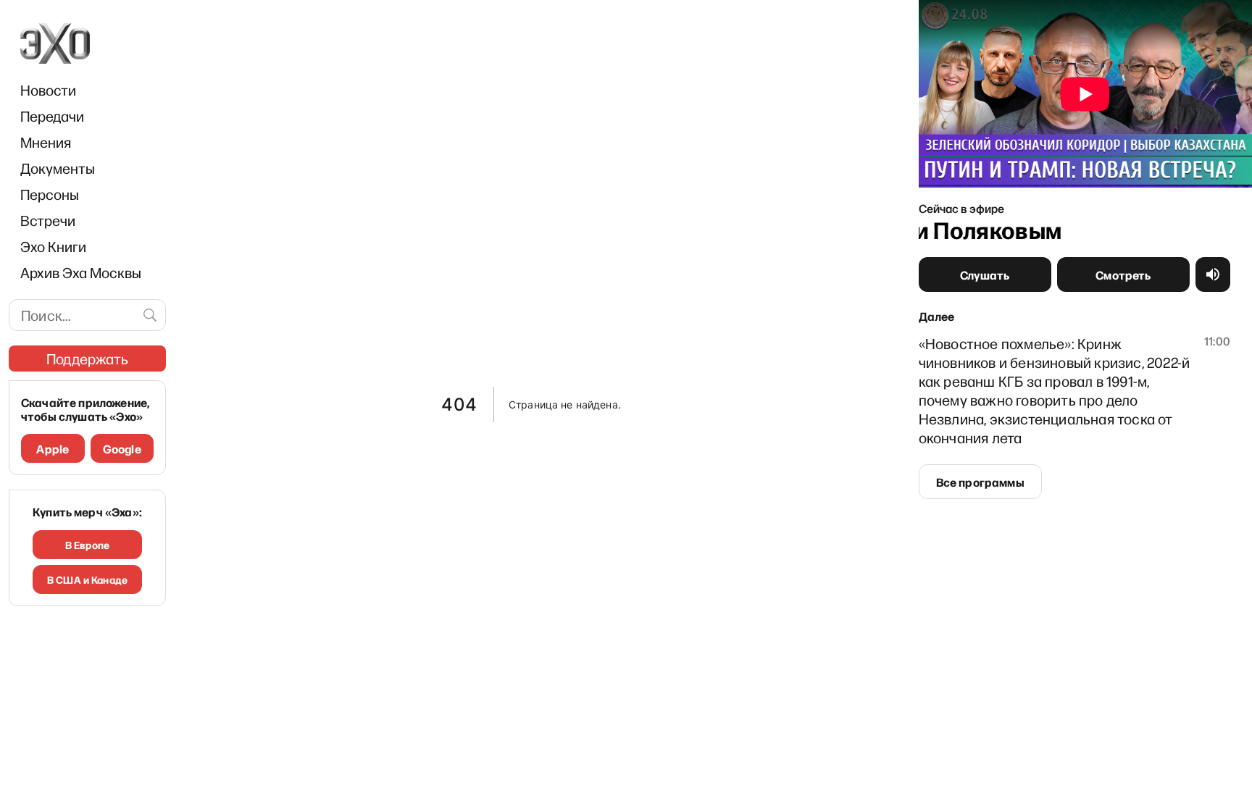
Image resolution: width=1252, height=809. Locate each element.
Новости (48, 89)
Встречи (47, 220)
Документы (57, 168)
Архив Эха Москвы (80, 272)
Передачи (52, 115)
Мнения (45, 142)
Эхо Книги (53, 246)
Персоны (49, 194)
